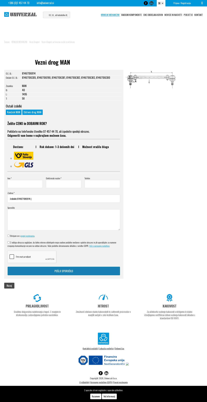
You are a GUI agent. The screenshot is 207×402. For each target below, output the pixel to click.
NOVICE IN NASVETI (173, 14)
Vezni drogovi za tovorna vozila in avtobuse (58, 41)
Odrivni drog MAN (32, 112)
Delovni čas (119, 348)
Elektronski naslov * (53, 178)
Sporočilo (11, 207)
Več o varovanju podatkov (99, 245)
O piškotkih (84, 382)
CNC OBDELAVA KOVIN (153, 14)
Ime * (9, 178)
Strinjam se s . (22, 235)
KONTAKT (198, 14)
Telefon (87, 178)
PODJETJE (188, 14)
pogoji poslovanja (27, 235)
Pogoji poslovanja (120, 382)
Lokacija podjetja (106, 348)
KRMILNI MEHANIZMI (110, 14)
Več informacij (109, 396)
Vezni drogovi (34, 41)
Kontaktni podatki (90, 348)
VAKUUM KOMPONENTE (131, 14)
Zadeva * (11, 193)
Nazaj (9, 286)
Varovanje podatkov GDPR (101, 382)
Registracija (186, 3)
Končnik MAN (13, 112)
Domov (7, 41)
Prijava (176, 3)
